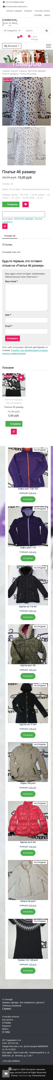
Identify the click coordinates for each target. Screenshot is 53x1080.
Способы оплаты (42, 10)
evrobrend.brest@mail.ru (16, 6)
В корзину (13, 204)
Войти (47, 15)
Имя (8, 314)
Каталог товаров (14, 10)
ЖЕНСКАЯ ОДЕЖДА (36, 71)
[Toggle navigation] (48, 46)
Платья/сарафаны (10, 73)
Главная (6, 71)
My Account (11, 46)
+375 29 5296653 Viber (14, 2)
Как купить (7, 1019)
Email (8, 326)
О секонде (7, 999)
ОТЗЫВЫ (38, 15)
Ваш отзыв (11, 281)
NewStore (23, 1075)
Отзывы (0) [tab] (9, 235)
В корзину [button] (15, 423)
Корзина (28, 10)
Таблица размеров (11, 1005)
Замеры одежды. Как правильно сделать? (23, 1002)
